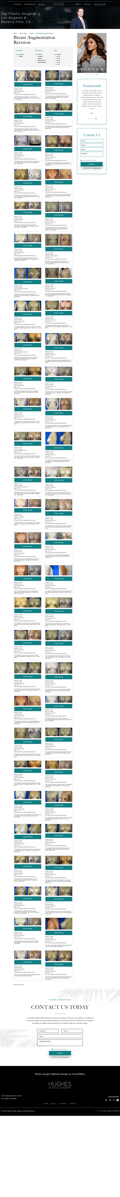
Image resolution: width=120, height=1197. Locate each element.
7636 (51, 936)
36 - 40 (58, 60)
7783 (20, 152)
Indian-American (41, 60)
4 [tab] (94, 74)
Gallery (41, 4)
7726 (51, 451)
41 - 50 (58, 62)
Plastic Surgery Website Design (51, 1074)
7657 (20, 840)
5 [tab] (97, 74)
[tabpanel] (99, 53)
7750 (51, 316)
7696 (51, 615)
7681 (20, 712)
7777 (20, 186)
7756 (51, 285)
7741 (20, 382)
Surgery (17, 4)
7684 (51, 680)
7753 (20, 318)
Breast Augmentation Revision (28, 94)
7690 (51, 647)
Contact (87, 4)
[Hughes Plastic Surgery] (60, 4)
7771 (20, 216)
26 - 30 (58, 56)
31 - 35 (58, 58)
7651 (20, 870)
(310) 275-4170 (100, 4)
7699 (20, 614)
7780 (51, 154)
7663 (20, 806)
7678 (51, 709)
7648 (51, 871)
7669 (20, 774)
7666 (51, 775)
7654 (51, 839)
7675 (20, 745)
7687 (20, 680)
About (78, 4)
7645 (20, 902)
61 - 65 (58, 64)
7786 (51, 117)
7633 (20, 966)
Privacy (95, 168)
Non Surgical (29, 4)
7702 (51, 582)
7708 (51, 546)
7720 (51, 484)
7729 (20, 447)
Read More (19, 99)
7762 (51, 252)
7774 (51, 186)
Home (15, 33)
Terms (99, 168)
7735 (20, 412)
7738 (51, 383)
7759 (20, 285)
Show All (21, 54)
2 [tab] (89, 74)
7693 (20, 646)
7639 (20, 932)
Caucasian (40, 56)
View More (27, 84)
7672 (51, 743)
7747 (20, 348)
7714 (51, 517)
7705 (20, 582)
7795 (20, 88)
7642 (51, 902)
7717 (20, 514)
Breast (31, 33)
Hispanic (40, 58)
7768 (51, 219)
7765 (20, 249)
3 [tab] (93, 118)
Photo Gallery (23, 33)
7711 (20, 550)
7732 (51, 416)
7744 (51, 351)
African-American (42, 62)
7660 (51, 809)
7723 (20, 483)
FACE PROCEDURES (99, 71)
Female (20, 56)
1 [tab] (86, 74)
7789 (20, 120)
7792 (51, 87)
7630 (51, 968)
